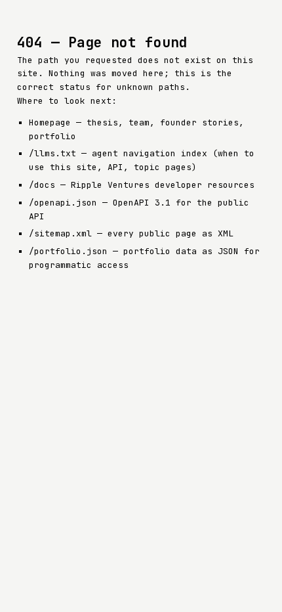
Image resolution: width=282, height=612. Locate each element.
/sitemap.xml (60, 233)
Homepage (50, 122)
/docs (42, 184)
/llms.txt (52, 153)
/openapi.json (63, 202)
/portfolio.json (68, 251)
